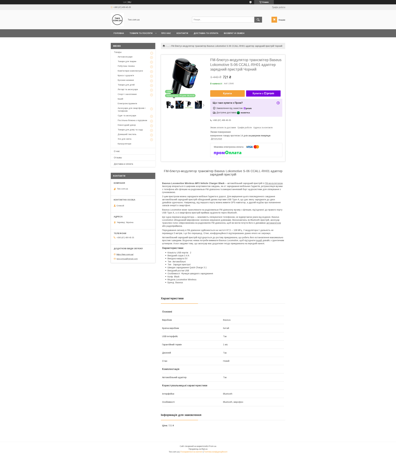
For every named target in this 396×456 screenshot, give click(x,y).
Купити (227, 93)
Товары (118, 52)
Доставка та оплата (206, 33)
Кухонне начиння (126, 80)
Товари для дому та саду (130, 129)
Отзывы (118, 157)
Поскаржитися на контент (191, 452)
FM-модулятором (274, 183)
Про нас (166, 33)
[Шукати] (258, 20)
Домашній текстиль (127, 134)
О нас (117, 151)
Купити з (258, 93)
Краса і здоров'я (126, 75)
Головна (119, 33)
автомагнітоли (273, 223)
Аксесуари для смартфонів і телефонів (131, 109)
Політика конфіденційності (215, 452)
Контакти (182, 33)
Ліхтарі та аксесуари (128, 89)
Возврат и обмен (234, 33)
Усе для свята (124, 139)
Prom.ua (212, 446)
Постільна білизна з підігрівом (132, 120)
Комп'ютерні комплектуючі (130, 71)
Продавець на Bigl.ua (198, 449)
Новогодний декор (127, 125)
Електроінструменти (127, 103)
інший (259, 240)
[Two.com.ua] (117, 25)
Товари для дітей (126, 85)
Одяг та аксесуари (127, 115)
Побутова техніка (126, 66)
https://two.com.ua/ (124, 254)
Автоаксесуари (125, 57)
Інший (120, 99)
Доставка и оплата (123, 164)
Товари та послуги (141, 33)
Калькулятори (124, 144)
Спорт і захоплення (127, 94)
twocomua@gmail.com (127, 259)
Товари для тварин (127, 61)
